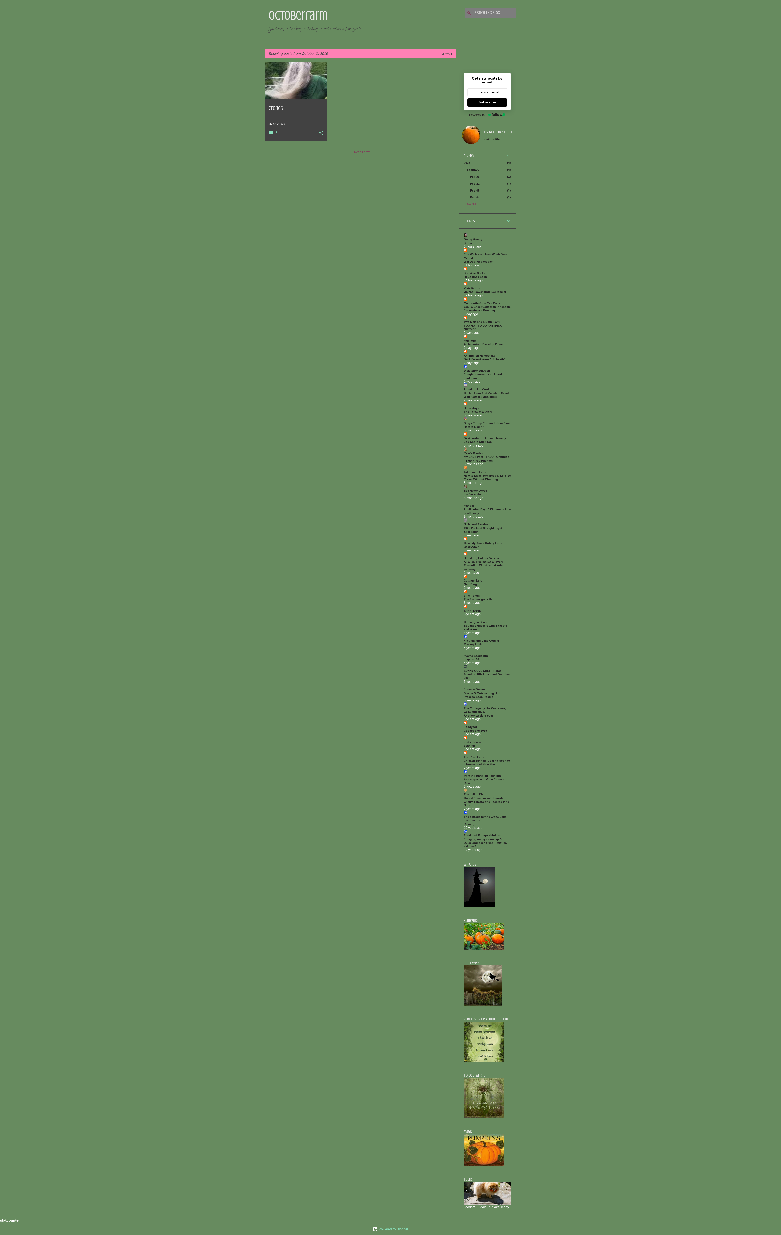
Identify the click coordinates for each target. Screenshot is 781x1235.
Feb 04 (475, 197)
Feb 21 (475, 183)
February (473, 169)
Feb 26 (475, 176)
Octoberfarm (298, 15)
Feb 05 (475, 190)
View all (447, 54)
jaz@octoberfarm (498, 132)
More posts (362, 152)
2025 (467, 162)
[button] (321, 133)
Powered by (477, 114)
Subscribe (487, 102)
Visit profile (492, 139)
